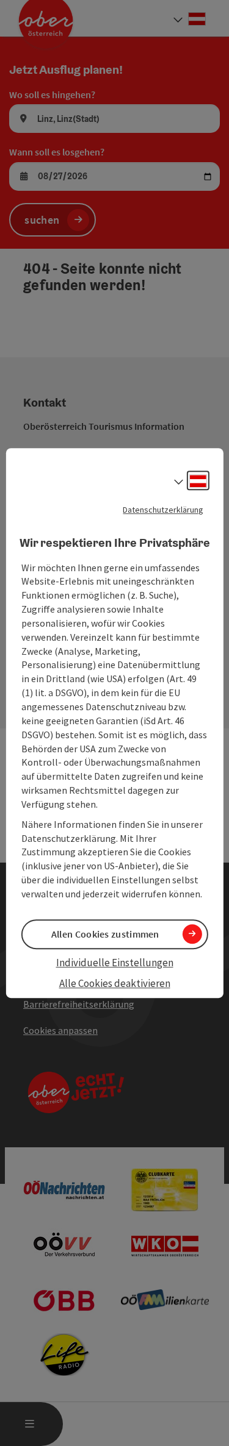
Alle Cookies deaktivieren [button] (114, 984)
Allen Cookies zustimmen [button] (105, 934)
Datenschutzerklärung (163, 509)
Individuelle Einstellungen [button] (114, 962)
